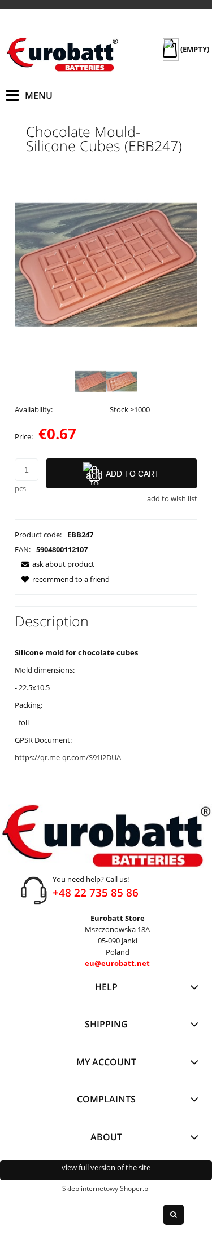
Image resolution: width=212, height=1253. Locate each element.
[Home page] (62, 54)
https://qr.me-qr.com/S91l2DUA (68, 757)
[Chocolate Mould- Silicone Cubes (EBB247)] (90, 381)
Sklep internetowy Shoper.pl (106, 1188)
